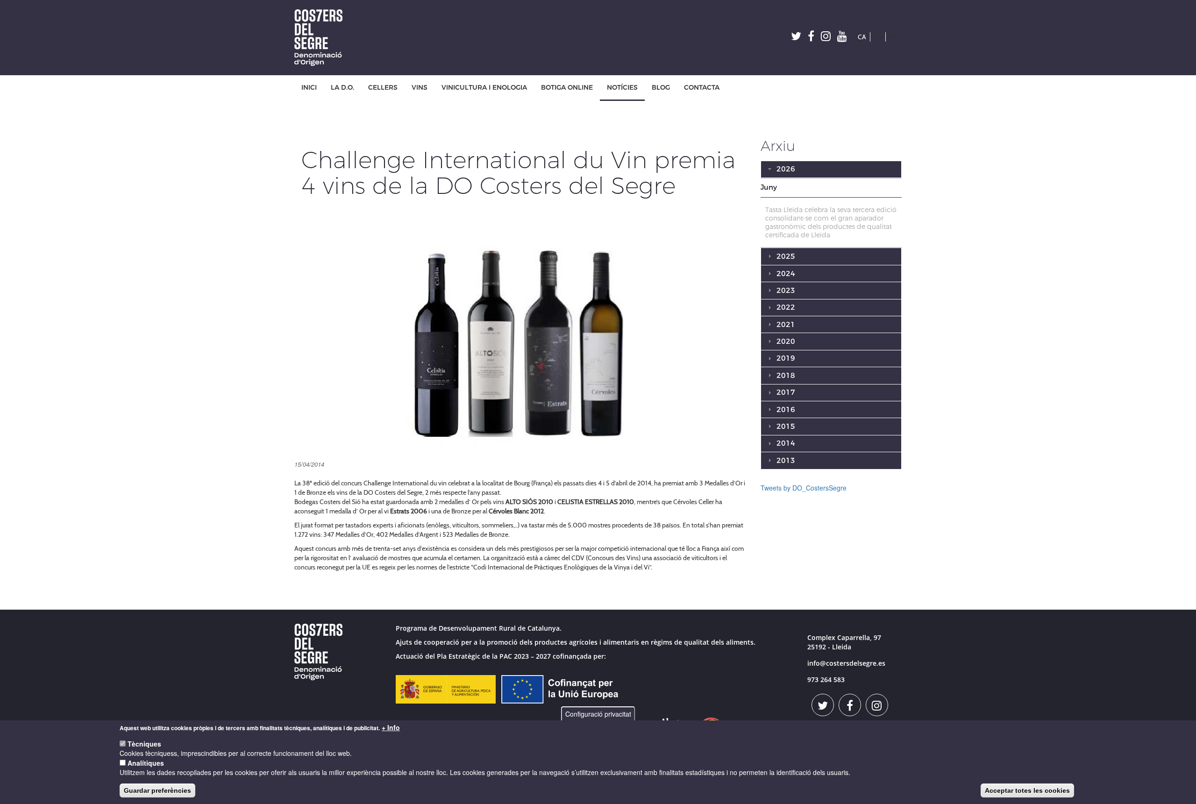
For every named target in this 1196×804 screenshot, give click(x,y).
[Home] (321, 37)
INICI (309, 87)
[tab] (831, 188)
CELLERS (383, 87)
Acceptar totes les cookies (1027, 790)
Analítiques (146, 763)
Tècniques (144, 743)
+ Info (391, 727)
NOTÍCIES (622, 87)
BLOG (661, 87)
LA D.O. (342, 87)
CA (862, 37)
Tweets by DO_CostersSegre (804, 487)
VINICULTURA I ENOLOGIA (484, 87)
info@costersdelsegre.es (846, 663)
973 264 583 (826, 679)
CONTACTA (701, 87)
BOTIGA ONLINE (567, 87)
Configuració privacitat (598, 714)
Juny (769, 187)
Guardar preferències (157, 790)
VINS (419, 87)
